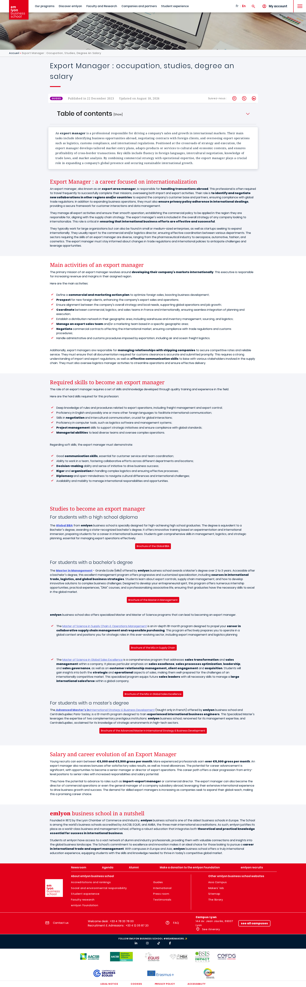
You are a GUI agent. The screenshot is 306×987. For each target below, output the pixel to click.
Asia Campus (217, 882)
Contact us (61, 923)
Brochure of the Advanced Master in (153, 730)
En (244, 6)
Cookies (136, 984)
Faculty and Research (101, 6)
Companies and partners (139, 6)
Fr (237, 6)
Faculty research (83, 899)
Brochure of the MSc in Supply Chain (153, 647)
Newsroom (78, 867)
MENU (298, 3)
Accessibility (197, 984)
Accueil (14, 53)
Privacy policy (165, 984)
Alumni (134, 867)
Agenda (107, 867)
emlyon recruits (252, 867)
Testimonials (162, 899)
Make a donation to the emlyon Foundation (190, 867)
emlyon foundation (84, 905)
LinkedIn (254, 98)
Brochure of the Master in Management (153, 600)
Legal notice (109, 984)
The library (215, 899)
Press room (161, 894)
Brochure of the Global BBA (153, 546)
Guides (158, 882)
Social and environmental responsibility (99, 888)
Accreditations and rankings (91, 882)
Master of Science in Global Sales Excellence (92, 660)
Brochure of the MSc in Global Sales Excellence (153, 694)
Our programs (44, 6)
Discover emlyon (70, 6)
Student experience (175, 6)
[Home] (19, 10)
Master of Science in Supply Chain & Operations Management (104, 626)
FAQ (176, 923)
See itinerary (210, 929)
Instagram (234, 98)
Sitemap (214, 894)
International (162, 888)
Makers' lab (216, 888)
